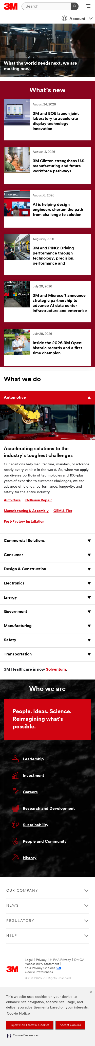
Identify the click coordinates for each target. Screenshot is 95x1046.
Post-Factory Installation (24, 522)
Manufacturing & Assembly (26, 511)
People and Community (45, 842)
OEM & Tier (62, 511)
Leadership (33, 759)
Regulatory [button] (20, 921)
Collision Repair (38, 500)
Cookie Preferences (39, 972)
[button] (23, 1036)
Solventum (56, 670)
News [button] (12, 906)
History (29, 858)
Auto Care (12, 500)
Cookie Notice (18, 1014)
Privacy (41, 960)
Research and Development (49, 809)
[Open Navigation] (88, 7)
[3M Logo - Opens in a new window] (11, 6)
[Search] (75, 6)
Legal (29, 960)
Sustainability (35, 825)
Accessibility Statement (42, 964)
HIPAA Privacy (60, 960)
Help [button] (11, 936)
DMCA (79, 960)
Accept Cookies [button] (70, 1025)
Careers (30, 792)
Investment (33, 776)
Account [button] (77, 19)
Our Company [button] (22, 891)
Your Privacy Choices (40, 968)
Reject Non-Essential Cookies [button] (29, 1025)
